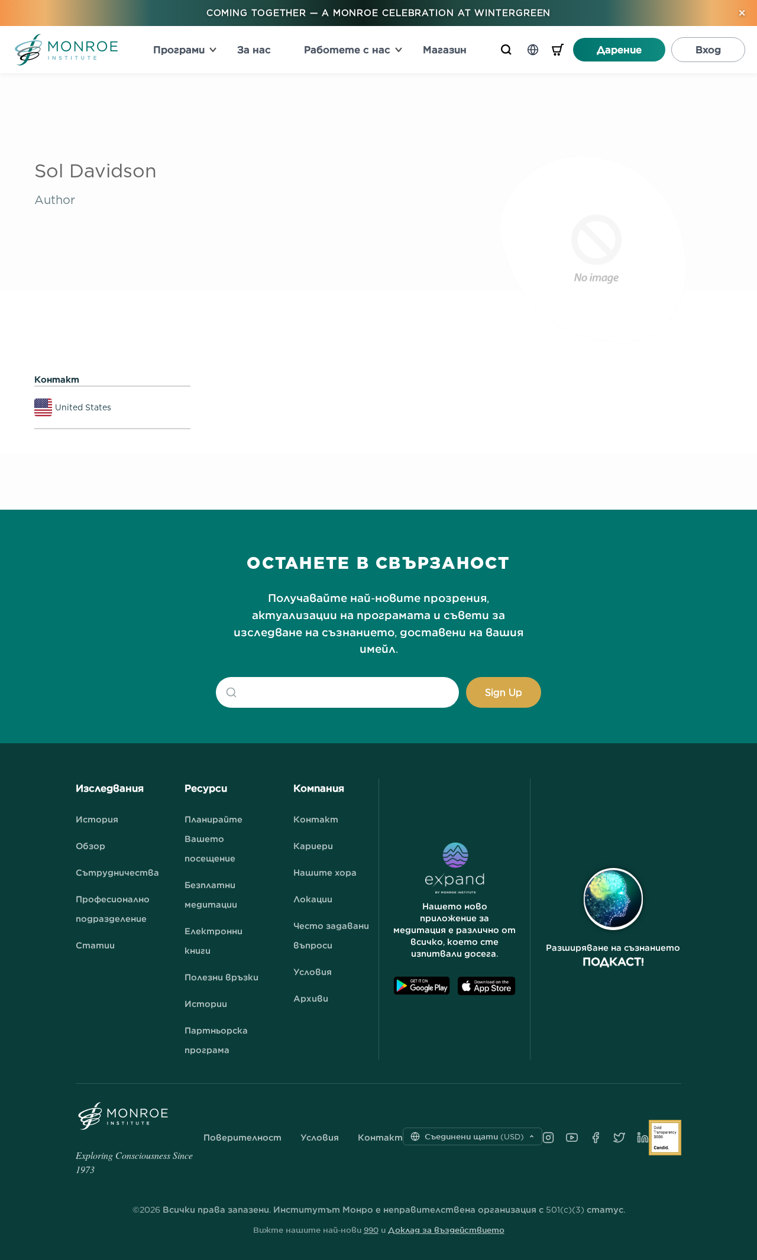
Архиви (310, 998)
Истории (206, 1003)
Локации (312, 899)
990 (371, 1230)
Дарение (619, 49)
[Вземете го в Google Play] (421, 986)
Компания (318, 788)
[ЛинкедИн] (643, 1138)
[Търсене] (506, 50)
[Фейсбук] (595, 1138)
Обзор (90, 845)
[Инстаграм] (548, 1138)
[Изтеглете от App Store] (486, 986)
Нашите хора (325, 872)
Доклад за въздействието (446, 1230)
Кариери (313, 845)
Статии (95, 945)
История (97, 819)
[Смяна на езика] (532, 49)
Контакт (315, 819)
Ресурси (206, 788)
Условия (312, 971)
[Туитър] (619, 1138)
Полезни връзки (221, 977)
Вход (708, 49)
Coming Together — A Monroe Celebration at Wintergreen (378, 13)
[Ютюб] (572, 1138)
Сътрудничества (117, 872)
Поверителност (242, 1137)
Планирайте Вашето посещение (213, 839)
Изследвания (110, 788)
